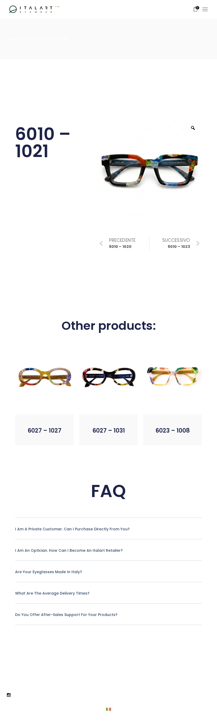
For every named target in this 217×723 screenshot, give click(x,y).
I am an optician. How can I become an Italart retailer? (69, 550)
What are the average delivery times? (52, 593)
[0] (195, 9)
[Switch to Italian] (108, 709)
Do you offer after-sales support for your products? (66, 614)
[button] (34, 437)
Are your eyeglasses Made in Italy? (48, 571)
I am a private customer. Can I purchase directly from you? (72, 529)
